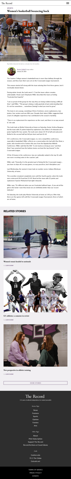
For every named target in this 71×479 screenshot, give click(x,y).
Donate (35, 476)
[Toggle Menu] (67, 3)
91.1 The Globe (35, 458)
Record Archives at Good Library (35, 445)
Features (35, 413)
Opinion (35, 419)
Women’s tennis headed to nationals (17, 261)
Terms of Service (35, 470)
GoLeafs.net (35, 461)
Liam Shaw (9, 265)
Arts (35, 425)
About (35, 435)
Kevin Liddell (21, 69)
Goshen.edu (35, 455)
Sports (35, 416)
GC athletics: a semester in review (16, 316)
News (35, 410)
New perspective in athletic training (17, 370)
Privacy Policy (36, 473)
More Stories (35, 383)
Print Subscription (35, 439)
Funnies (35, 422)
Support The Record (35, 442)
